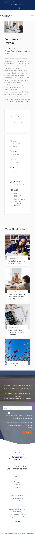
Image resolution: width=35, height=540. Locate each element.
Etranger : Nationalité (15, 366)
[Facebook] (16, 522)
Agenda (17, 485)
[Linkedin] (19, 522)
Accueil (17, 477)
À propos (17, 479)
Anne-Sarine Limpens (27, 533)
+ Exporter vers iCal (18, 123)
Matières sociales (19, 184)
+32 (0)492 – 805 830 (19, 514)
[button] (7, 2)
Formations (17, 482)
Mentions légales (17, 498)
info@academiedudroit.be (17, 517)
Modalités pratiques (17, 495)
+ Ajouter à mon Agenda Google (18, 117)
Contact (17, 487)
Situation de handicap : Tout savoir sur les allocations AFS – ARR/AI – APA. (17, 297)
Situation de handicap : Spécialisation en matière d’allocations (16, 332)
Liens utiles (17, 501)
